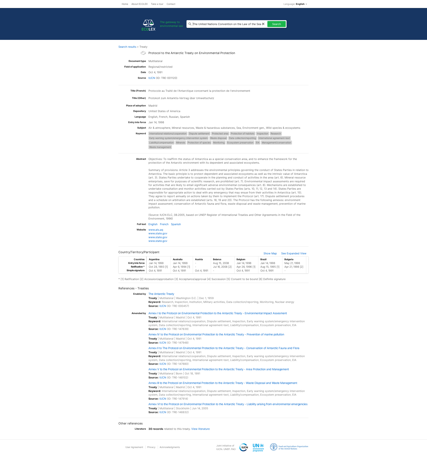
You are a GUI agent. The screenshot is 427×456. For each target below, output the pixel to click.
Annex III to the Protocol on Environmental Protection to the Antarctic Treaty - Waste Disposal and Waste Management (222, 383)
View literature (200, 428)
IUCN (151, 78)
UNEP (227, 449)
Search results (127, 46)
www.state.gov (157, 233)
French (164, 224)
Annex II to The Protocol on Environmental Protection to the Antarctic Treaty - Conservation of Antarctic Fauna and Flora (223, 348)
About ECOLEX (139, 4)
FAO (233, 449)
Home (125, 4)
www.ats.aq (155, 229)
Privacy (151, 447)
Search (276, 24)
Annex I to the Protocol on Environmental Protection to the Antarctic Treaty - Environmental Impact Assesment (217, 313)
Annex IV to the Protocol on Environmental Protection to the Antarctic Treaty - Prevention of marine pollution (216, 334)
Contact (171, 4)
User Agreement (134, 447)
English (152, 224)
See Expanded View (293, 253)
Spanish (176, 224)
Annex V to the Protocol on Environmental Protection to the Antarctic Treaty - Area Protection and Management (218, 369)
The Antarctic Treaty (161, 294)
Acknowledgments (170, 447)
